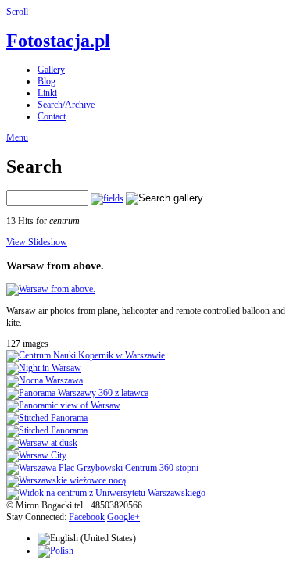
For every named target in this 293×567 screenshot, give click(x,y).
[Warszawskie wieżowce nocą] (66, 480)
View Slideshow (36, 242)
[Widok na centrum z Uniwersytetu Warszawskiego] (105, 492)
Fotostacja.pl (58, 40)
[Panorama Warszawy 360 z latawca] (77, 392)
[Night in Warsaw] (43, 367)
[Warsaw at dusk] (41, 442)
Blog (46, 81)
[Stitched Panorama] (47, 417)
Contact (52, 116)
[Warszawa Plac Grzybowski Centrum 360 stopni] (102, 467)
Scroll (17, 11)
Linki (47, 92)
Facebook (87, 517)
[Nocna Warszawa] (44, 380)
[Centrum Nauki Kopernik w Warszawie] (85, 355)
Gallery (51, 69)
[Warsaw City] (36, 455)
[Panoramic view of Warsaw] (63, 405)
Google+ (123, 517)
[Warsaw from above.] (50, 289)
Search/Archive (66, 104)
